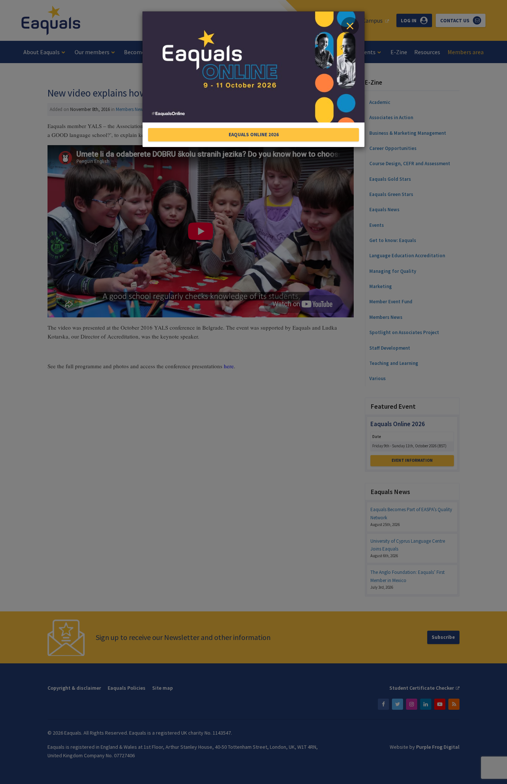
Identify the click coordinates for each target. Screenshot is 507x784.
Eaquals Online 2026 (254, 134)
